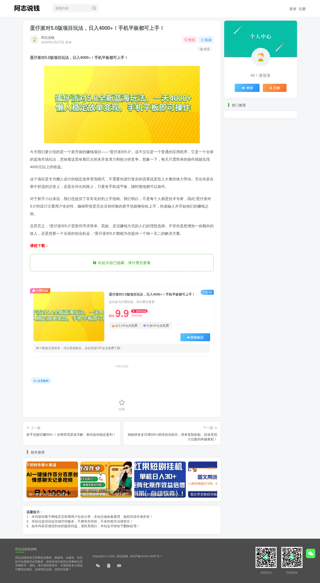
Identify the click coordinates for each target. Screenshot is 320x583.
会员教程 (43, 380)
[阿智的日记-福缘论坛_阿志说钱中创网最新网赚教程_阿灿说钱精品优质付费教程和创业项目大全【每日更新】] (27, 7)
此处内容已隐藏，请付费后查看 (123, 262)
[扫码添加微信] (310, 553)
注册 (302, 8)
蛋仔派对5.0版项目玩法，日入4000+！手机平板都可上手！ (97, 27)
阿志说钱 (47, 37)
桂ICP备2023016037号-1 (146, 556)
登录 (292, 8)
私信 (208, 39)
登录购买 (197, 337)
